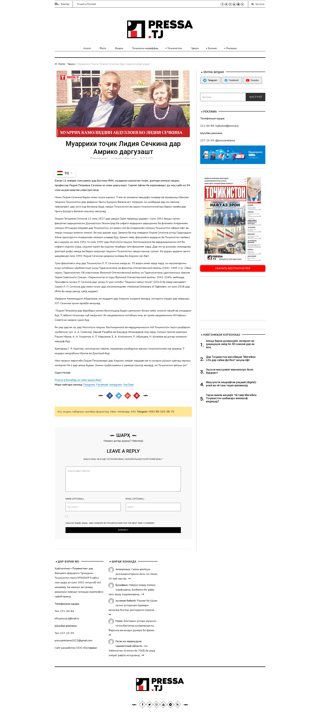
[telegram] (238, 4)
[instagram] (230, 4)
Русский (91, 4)
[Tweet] (118, 395)
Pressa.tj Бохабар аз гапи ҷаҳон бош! (78, 380)
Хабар (126, 158)
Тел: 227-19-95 (64, 633)
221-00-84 (207, 126)
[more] (129, 578)
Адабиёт (118, 158)
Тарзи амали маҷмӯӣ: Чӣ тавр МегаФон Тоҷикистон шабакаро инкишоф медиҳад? (231, 398)
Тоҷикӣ (81, 4)
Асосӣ (87, 48)
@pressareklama (225, 140)
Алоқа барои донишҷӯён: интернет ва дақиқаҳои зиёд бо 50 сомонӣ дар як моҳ (230, 344)
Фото (103, 48)
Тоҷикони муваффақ (145, 48)
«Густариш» (90, 648)
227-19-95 (207, 140)
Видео (119, 48)
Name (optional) (75, 498)
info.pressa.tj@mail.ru (67, 618)
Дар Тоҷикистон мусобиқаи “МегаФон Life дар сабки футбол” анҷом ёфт (231, 358)
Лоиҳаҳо (231, 48)
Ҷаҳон (195, 48)
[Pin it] (136, 395)
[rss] (242, 4)
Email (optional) (135, 498)
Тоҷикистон (174, 48)
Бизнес (212, 48)
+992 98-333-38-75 (161, 412)
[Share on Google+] (127, 395)
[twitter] (226, 4)
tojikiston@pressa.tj (226, 126)
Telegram (142, 412)
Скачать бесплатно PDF (232, 268)
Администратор (100, 158)
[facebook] (222, 4)
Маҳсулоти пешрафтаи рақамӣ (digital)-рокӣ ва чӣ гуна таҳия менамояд (231, 384)
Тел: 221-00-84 (64, 611)
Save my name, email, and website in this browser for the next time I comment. (110, 523)
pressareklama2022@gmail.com (73, 640)
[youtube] (234, 4)
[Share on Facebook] (109, 395)
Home (61, 64)
